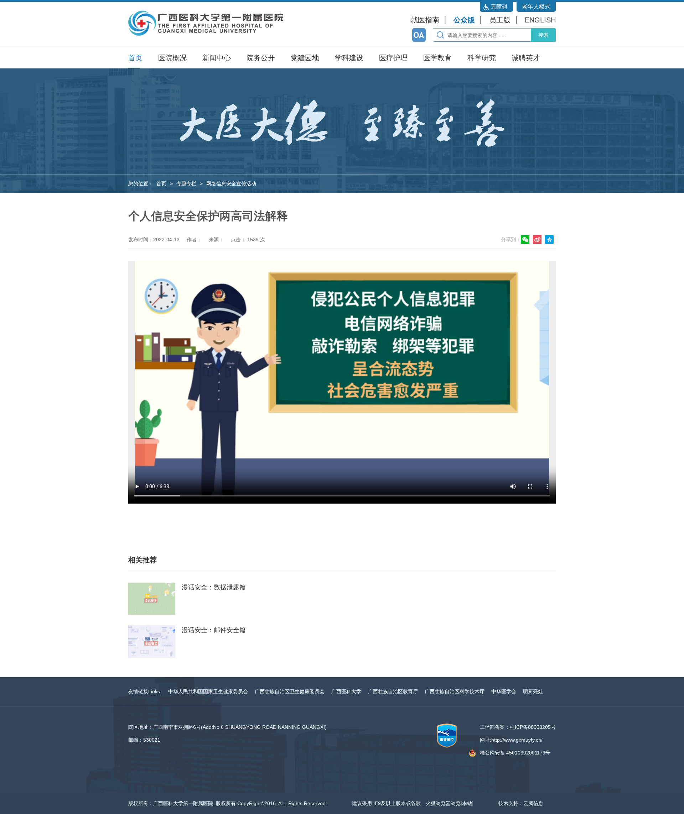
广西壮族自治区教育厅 (393, 691)
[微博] (538, 239)
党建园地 (305, 58)
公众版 (464, 20)
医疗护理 (393, 58)
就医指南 (425, 20)
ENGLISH (540, 20)
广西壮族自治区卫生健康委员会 (290, 691)
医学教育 (437, 58)
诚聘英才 (526, 58)
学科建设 (349, 58)
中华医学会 (503, 691)
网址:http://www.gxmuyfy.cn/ (511, 740)
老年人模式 (536, 7)
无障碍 (499, 7)
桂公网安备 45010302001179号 (515, 753)
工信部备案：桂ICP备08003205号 (518, 727)
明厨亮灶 (533, 691)
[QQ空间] (550, 239)
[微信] (526, 239)
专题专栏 (186, 183)
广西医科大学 (346, 691)
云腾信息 (533, 803)
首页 (135, 58)
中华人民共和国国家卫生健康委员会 (208, 691)
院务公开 (261, 58)
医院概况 (172, 58)
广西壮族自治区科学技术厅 (454, 691)
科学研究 (481, 58)
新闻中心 (216, 58)
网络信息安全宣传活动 (231, 183)
